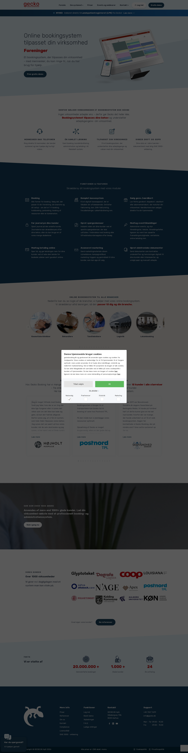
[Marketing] (118, 399)
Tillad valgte (78, 384)
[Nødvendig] (69, 399)
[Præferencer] (85, 399)
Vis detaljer (93, 391)
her (116, 371)
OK (109, 384)
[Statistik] (102, 399)
